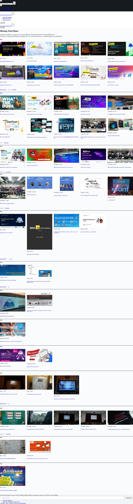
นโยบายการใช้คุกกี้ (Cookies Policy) (11, 501)
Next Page (14, 89)
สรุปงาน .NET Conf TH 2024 (85, 167)
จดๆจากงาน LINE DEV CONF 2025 (114, 135)
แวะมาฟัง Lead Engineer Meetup (32, 165)
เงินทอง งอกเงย (6, 20)
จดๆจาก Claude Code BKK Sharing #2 (87, 60)
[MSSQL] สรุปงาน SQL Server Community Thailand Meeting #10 (11, 341)
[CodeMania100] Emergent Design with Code (88, 429)
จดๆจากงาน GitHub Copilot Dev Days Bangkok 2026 (116, 61)
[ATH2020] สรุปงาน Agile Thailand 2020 (7, 316)
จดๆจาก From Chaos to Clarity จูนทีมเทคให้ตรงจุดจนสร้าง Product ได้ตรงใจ (66, 138)
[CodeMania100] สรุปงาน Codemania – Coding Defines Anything (118, 429)
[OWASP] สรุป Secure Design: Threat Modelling (8, 280)
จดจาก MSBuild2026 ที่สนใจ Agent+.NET (7, 61)
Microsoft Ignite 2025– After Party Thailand (34, 114)
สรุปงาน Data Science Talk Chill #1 (33, 366)
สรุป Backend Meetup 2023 (31, 194)
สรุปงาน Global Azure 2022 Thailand (6, 232)
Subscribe (128, 497)
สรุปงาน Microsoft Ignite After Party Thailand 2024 (8, 167)
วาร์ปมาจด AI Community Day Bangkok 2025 (61, 114)
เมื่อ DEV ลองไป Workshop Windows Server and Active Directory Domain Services (93, 137)
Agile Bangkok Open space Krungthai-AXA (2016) (35, 429)
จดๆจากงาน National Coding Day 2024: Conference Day (63, 167)
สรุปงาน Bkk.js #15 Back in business (33, 254)
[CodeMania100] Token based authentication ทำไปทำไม (63, 429)
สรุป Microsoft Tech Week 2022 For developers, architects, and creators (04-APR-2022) (66, 232)
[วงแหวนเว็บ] (13, 14)
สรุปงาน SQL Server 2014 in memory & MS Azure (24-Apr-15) (37, 458)
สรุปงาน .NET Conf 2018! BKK (5, 366)
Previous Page (3, 89)
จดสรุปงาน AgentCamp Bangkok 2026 (60, 61)
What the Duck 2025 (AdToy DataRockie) (7, 114)
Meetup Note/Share (7, 18)
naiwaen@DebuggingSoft (6, 14)
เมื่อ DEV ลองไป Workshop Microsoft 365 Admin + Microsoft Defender (119, 167)
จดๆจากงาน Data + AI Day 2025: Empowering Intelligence (36, 137)
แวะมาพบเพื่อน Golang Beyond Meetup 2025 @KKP (116, 114)
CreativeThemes (22, 503)
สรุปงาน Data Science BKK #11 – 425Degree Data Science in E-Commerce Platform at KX (39, 311)
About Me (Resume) (7, 17)
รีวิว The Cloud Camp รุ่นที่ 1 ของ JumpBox (7, 203)
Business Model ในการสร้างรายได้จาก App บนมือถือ (8, 490)
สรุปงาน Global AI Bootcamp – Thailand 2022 (88, 231)
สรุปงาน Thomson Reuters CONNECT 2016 (7, 429)
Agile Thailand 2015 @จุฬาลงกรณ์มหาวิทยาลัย (7, 458)
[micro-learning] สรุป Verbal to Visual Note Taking (89, 195)
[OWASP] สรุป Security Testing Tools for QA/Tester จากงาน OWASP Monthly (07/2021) (38, 282)
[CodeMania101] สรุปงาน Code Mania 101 (34, 394)
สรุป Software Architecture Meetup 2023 (60, 195)
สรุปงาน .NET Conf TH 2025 (85, 114)
